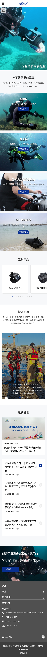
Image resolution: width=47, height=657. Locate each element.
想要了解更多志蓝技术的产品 (20, 553)
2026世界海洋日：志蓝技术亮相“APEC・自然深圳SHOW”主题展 (21, 467)
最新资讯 (23, 412)
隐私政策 (23, 653)
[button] (12, 296)
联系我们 (10, 569)
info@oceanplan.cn (12, 621)
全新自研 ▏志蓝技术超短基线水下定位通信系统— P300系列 (21, 505)
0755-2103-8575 (11, 617)
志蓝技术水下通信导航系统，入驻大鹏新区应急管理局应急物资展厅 (21, 486)
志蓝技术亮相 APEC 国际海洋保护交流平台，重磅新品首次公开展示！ (23, 449)
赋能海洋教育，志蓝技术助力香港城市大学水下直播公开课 (21, 522)
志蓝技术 (23, 3)
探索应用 (23, 312)
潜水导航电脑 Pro (15, 288)
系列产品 (23, 259)
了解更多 (23, 109)
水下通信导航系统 (23, 77)
